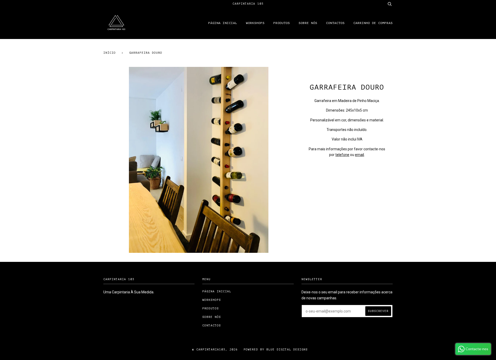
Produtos (281, 23)
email (359, 155)
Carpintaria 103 (248, 3)
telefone (342, 155)
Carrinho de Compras (373, 23)
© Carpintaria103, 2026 (215, 349)
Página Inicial (222, 23)
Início (109, 52)
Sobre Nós (308, 23)
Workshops (255, 23)
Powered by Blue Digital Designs (275, 349)
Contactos (335, 23)
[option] (198, 160)
